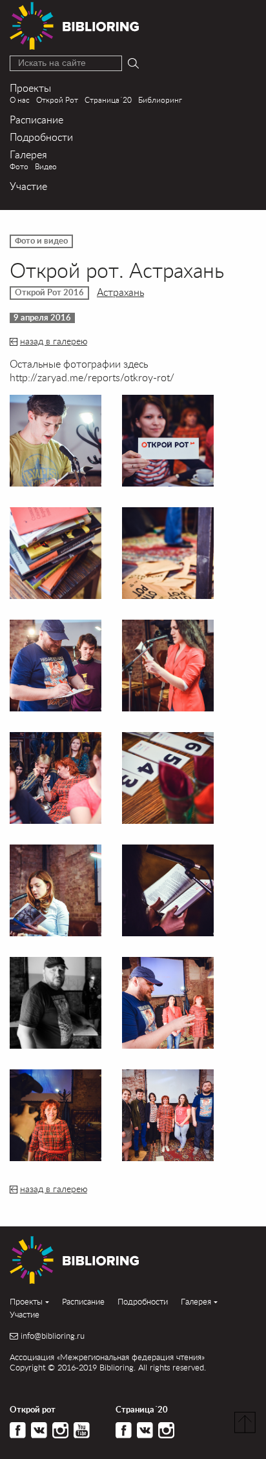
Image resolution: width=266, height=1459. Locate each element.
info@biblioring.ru (53, 1335)
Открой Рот (57, 100)
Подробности (41, 136)
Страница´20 (108, 100)
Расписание (36, 119)
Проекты (30, 87)
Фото (19, 166)
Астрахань (120, 292)
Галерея (28, 154)
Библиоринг (160, 100)
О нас (20, 100)
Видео (46, 166)
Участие (28, 186)
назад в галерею (53, 341)
